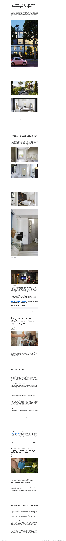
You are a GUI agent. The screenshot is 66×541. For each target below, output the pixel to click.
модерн (23, 15)
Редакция (42, 540)
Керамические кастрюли (15, 433)
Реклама (6, 540)
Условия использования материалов (47, 540)
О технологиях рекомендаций (55, 540)
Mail (1, 540)
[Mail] (1, 1)
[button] (24, 43)
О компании (3, 540)
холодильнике (22, 417)
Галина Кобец (15, 328)
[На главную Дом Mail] (3, 1)
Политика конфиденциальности (61, 540)
